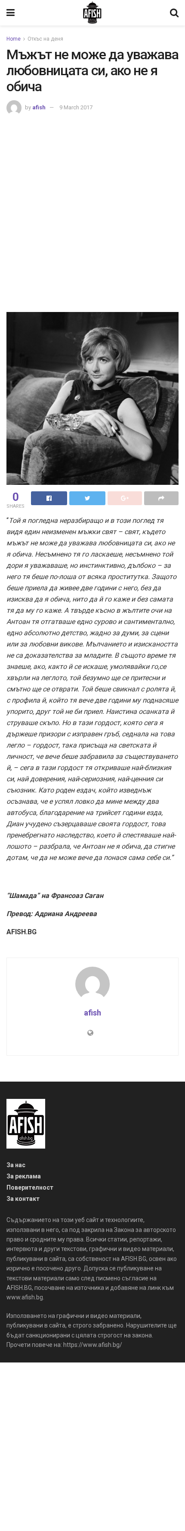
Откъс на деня (45, 39)
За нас (15, 1165)
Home (13, 39)
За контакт (23, 1198)
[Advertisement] (92, 213)
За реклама (23, 1176)
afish (39, 107)
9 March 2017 (75, 107)
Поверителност (29, 1187)
